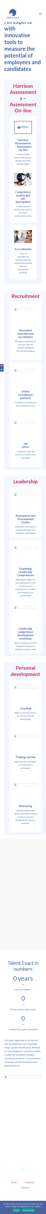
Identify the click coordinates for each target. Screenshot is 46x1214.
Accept (16, 1210)
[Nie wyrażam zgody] (43, 1207)
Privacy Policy (28, 1210)
